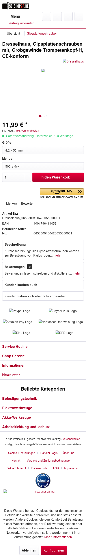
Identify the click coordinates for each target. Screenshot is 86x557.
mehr (57, 255)
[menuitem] (11, 16)
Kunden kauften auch (21, 284)
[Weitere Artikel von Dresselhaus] (73, 63)
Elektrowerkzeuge (17, 407)
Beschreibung (15, 244)
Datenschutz (39, 468)
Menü (15, 16)
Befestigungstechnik (19, 398)
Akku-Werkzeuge (16, 417)
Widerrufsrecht (16, 468)
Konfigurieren (53, 550)
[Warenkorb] (79, 16)
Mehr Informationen (58, 537)
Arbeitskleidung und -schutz (26, 426)
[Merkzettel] (57, 16)
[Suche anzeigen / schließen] (46, 16)
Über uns (68, 453)
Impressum (71, 468)
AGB (56, 468)
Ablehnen (29, 550)
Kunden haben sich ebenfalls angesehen (36, 296)
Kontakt (16, 460)
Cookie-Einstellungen (21, 453)
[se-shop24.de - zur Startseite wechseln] (15, 6)
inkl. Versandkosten (27, 130)
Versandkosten (71, 439)
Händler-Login (49, 453)
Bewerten (27, 203)
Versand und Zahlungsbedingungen (49, 460)
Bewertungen (15, 266)
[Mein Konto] (68, 16)
